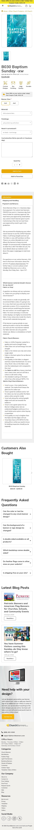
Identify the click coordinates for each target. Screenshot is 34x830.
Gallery (3, 810)
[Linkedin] (15, 183)
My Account (4, 799)
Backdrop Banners (6, 761)
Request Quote (5, 785)
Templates (4, 803)
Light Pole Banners (6, 759)
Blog (2, 792)
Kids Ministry (5, 754)
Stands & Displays (6, 763)
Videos (3, 808)
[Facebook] (2, 183)
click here (18, 251)
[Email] (5, 183)
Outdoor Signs (5, 767)
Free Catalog (5, 781)
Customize (4, 765)
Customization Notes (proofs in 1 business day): (16, 139)
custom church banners (18, 264)
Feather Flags (5, 756)
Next (31, 473)
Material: (4, 109)
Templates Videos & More (8, 770)
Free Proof (4, 783)
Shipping (3, 806)
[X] (12, 183)
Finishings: (5, 119)
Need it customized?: (8, 128)
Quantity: (17, 161)
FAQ (2, 790)
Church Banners (6, 752)
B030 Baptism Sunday (17, 486)
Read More (10, 618)
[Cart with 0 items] (30, 6)
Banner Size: (6, 99)
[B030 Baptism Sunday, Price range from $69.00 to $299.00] (17, 471)
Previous (3, 473)
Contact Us (8, 717)
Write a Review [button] (24, 74)
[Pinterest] (18, 183)
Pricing (3, 801)
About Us (4, 777)
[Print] (8, 183)
